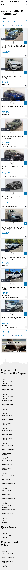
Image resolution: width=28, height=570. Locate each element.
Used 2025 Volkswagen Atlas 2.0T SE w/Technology (13, 258)
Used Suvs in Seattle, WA (7, 550)
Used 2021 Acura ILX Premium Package (12, 77)
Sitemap (14, 569)
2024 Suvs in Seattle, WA (7, 382)
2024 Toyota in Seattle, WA (7, 390)
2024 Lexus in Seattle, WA (7, 409)
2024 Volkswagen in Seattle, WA (8, 457)
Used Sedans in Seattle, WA (7, 554)
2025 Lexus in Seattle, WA (7, 431)
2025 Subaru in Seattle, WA (7, 420)
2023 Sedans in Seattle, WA (7, 446)
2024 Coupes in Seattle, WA (7, 503)
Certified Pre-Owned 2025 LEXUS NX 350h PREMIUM (13, 167)
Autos (2, 4)
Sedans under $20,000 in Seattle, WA (9, 536)
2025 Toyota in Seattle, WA (7, 394)
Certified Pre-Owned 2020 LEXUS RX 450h (13, 46)
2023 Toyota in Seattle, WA (7, 427)
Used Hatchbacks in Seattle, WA (8, 558)
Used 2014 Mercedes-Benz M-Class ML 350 (14, 288)
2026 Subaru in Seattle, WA (7, 518)
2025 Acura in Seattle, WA (7, 461)
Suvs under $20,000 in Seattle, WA (9, 533)
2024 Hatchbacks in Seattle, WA (8, 484)
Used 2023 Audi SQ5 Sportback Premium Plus (12, 137)
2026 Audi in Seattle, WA (7, 521)
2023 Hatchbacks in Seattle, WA (8, 450)
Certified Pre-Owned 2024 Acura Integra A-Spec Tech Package (13, 227)
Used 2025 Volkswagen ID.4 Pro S (13, 317)
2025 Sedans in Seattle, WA (7, 424)
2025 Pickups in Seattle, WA (7, 488)
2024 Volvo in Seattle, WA (7, 472)
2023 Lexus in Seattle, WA (7, 416)
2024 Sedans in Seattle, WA (7, 397)
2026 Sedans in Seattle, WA (7, 469)
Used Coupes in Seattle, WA (7, 565)
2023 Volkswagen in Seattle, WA (8, 442)
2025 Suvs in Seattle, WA (7, 379)
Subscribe (25, 4)
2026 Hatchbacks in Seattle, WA (8, 499)
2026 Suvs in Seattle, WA (7, 401)
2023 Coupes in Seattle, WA (7, 514)
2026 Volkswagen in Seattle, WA (8, 510)
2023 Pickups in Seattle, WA (7, 491)
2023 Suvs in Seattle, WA (7, 386)
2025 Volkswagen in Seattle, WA (8, 412)
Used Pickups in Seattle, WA (7, 562)
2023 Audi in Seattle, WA (7, 435)
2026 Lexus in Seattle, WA (7, 480)
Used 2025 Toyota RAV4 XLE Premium (12, 197)
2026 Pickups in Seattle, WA (7, 506)
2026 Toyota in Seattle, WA (7, 405)
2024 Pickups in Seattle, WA (7, 454)
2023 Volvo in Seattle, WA (7, 465)
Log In (21, 4)
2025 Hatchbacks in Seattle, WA (8, 476)
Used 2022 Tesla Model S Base (12, 106)
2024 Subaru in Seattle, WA (7, 439)
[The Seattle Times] (14, 1)
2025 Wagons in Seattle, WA (7, 495)
